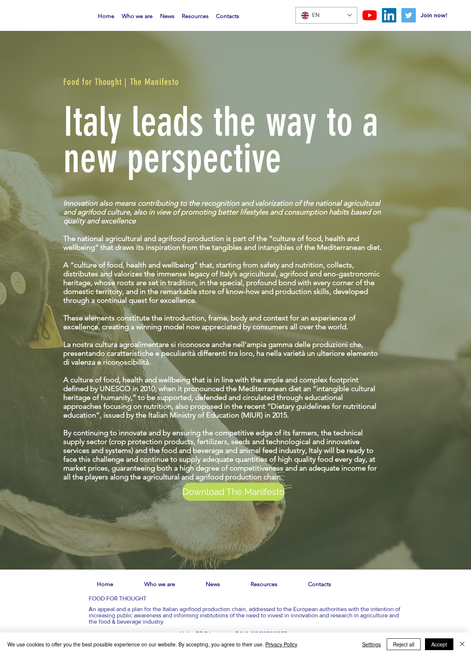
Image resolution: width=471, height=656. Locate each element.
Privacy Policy (281, 644)
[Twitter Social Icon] (408, 15)
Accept (439, 644)
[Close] (462, 644)
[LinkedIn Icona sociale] (389, 15)
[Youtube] (369, 15)
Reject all (403, 644)
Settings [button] (371, 644)
